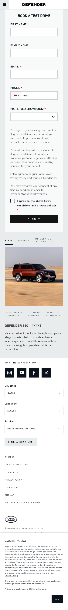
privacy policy (37, 570)
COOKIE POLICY (13, 487)
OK (57, 599)
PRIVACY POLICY (13, 479)
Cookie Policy (11, 575)
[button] (15, 95)
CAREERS (9, 457)
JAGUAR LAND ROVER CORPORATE (23, 502)
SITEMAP (9, 495)
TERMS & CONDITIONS (16, 464)
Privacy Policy (18, 178)
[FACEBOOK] (34, 373)
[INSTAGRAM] (9, 373)
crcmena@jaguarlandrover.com (29, 194)
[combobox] (34, 393)
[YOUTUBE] (21, 373)
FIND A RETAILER (20, 442)
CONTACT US (11, 472)
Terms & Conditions (44, 178)
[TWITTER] (46, 373)
